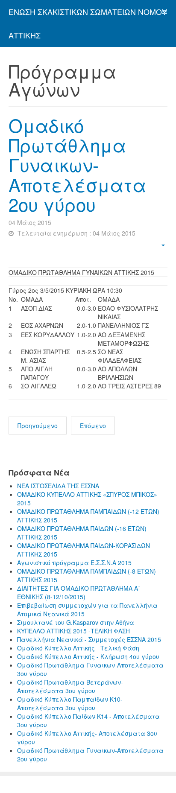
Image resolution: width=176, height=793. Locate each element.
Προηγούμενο (38, 425)
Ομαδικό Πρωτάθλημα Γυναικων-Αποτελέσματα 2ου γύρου (77, 164)
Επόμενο (93, 425)
